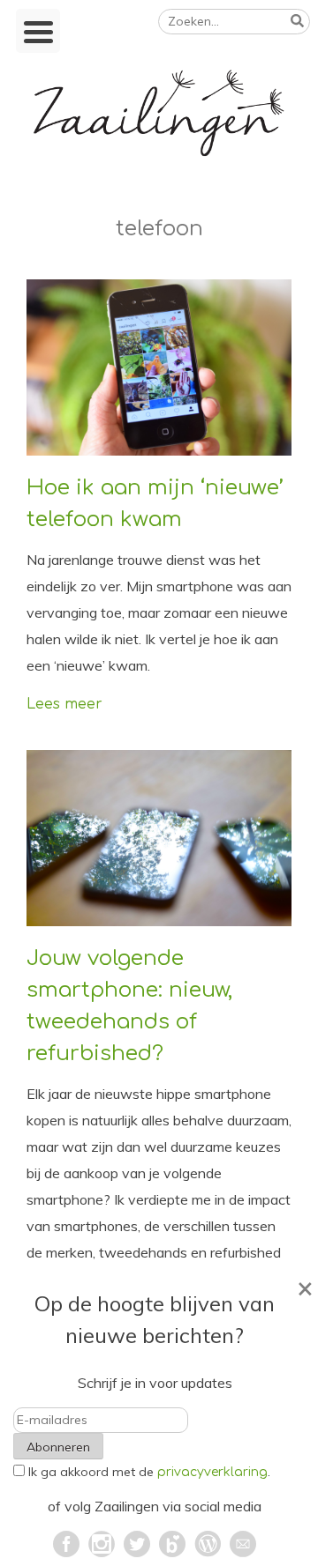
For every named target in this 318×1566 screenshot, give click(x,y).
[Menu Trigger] (38, 31)
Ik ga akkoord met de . (149, 1472)
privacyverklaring (212, 1472)
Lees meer (64, 704)
